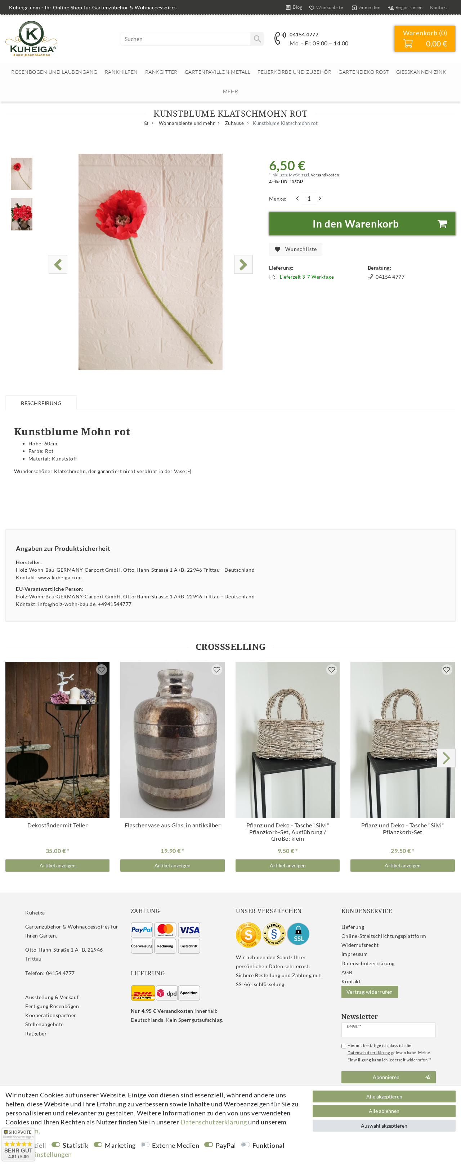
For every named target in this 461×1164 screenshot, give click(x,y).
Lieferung (352, 927)
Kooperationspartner (50, 1015)
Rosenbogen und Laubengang (54, 72)
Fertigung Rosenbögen (52, 1006)
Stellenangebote (44, 1024)
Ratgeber (36, 1033)
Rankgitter (161, 72)
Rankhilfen (121, 72)
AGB (347, 972)
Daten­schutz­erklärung (368, 963)
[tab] (41, 402)
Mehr (230, 91)
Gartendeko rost (364, 72)
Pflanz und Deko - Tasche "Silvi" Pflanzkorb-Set (287, 832)
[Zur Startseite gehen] (146, 123)
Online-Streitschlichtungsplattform (383, 936)
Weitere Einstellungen (38, 1154)
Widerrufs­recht (360, 945)
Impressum (354, 954)
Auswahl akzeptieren (384, 1126)
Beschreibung (41, 403)
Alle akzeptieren (384, 1096)
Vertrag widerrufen (369, 992)
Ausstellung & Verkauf (52, 997)
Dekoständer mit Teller (57, 825)
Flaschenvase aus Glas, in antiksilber (173, 825)
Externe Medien (175, 1145)
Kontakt (439, 7)
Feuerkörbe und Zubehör (294, 72)
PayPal (226, 1145)
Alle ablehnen (384, 1111)
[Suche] (256, 38)
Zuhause (234, 123)
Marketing (120, 1145)
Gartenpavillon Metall (218, 72)
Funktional (268, 1145)
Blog (298, 7)
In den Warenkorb (356, 223)
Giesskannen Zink (421, 72)
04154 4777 (304, 34)
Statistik (76, 1145)
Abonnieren (386, 1077)
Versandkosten (324, 174)
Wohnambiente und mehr (186, 123)
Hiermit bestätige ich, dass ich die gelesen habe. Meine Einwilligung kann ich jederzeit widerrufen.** (389, 1052)
